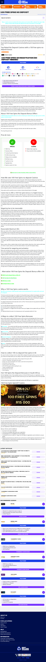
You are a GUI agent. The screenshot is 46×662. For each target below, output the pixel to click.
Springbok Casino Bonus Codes (7, 639)
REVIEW (38, 451)
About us (2, 617)
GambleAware (3, 631)
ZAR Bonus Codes (6, 280)
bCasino (2, 624)
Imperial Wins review (23, 534)
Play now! (23, 62)
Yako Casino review (23, 587)
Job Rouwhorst (3, 14)
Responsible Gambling (5, 634)
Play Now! (23, 543)
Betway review (23, 516)
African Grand (3, 622)
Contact (2, 618)
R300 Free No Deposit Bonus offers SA (11, 275)
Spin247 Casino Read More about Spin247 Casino (23, 86)
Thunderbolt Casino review (23, 551)
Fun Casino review (23, 604)
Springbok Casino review (23, 569)
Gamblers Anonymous (5, 632)
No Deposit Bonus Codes (8, 283)
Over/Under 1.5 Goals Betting (7, 638)
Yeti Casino (3, 625)
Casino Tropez (3, 627)
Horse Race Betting (4, 641)
